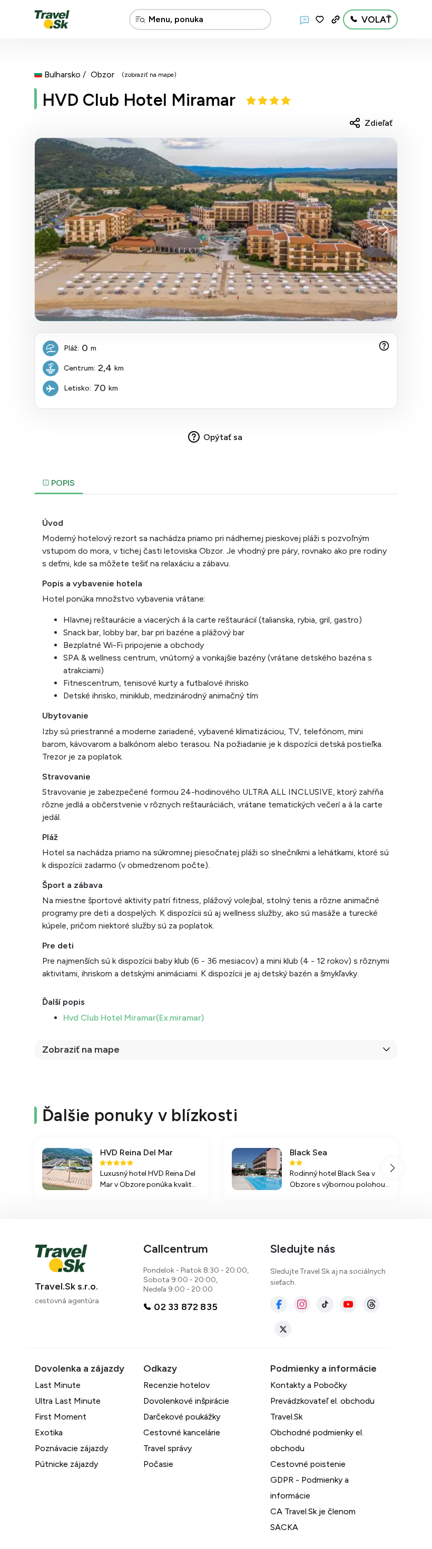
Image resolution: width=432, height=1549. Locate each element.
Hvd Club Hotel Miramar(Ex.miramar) (133, 1018)
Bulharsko (62, 74)
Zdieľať (378, 123)
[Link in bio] (335, 19)
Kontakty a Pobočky (308, 1385)
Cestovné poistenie (308, 1464)
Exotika (49, 1432)
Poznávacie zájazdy (71, 1448)
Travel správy (167, 1448)
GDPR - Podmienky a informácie (309, 1488)
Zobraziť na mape (81, 1049)
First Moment (60, 1417)
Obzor (102, 74)
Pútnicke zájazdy (66, 1464)
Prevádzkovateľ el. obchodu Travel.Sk (322, 1409)
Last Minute (58, 1385)
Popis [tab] (62, 483)
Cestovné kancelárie (181, 1432)
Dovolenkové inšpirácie (186, 1401)
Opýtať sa (222, 437)
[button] (385, 229)
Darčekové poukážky (181, 1417)
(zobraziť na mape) (149, 74)
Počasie (158, 1464)
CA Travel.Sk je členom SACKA (313, 1519)
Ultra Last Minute (68, 1401)
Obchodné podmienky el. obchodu (317, 1440)
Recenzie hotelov (176, 1385)
